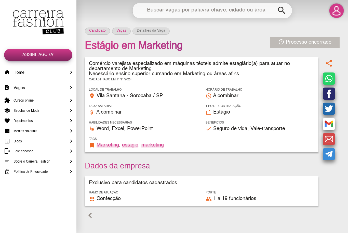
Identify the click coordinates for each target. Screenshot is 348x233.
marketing (152, 145)
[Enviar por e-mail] (329, 139)
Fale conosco (22, 151)
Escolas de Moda (25, 111)
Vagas (18, 88)
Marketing (108, 145)
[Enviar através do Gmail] (329, 124)
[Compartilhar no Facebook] (329, 94)
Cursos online (23, 100)
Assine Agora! (38, 55)
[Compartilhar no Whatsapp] (329, 78)
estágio (130, 145)
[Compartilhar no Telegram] (329, 154)
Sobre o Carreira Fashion (31, 161)
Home (18, 73)
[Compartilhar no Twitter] (329, 109)
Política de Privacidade (30, 172)
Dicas (17, 141)
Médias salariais (24, 131)
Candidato (97, 30)
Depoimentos (22, 121)
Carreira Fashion (38, 22)
